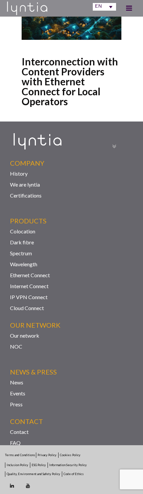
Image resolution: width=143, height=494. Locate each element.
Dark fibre (22, 242)
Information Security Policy (68, 465)
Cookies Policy (70, 455)
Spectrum (21, 253)
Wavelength (23, 264)
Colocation (22, 231)
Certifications (26, 195)
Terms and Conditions (20, 455)
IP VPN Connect (29, 297)
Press (16, 404)
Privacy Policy (47, 455)
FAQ (15, 443)
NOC (16, 346)
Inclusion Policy (17, 465)
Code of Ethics (74, 474)
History (19, 173)
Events (17, 393)
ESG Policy (39, 465)
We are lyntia (25, 184)
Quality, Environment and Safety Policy (33, 474)
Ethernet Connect (30, 275)
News (16, 382)
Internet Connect (29, 286)
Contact (19, 432)
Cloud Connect (27, 308)
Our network (24, 335)
